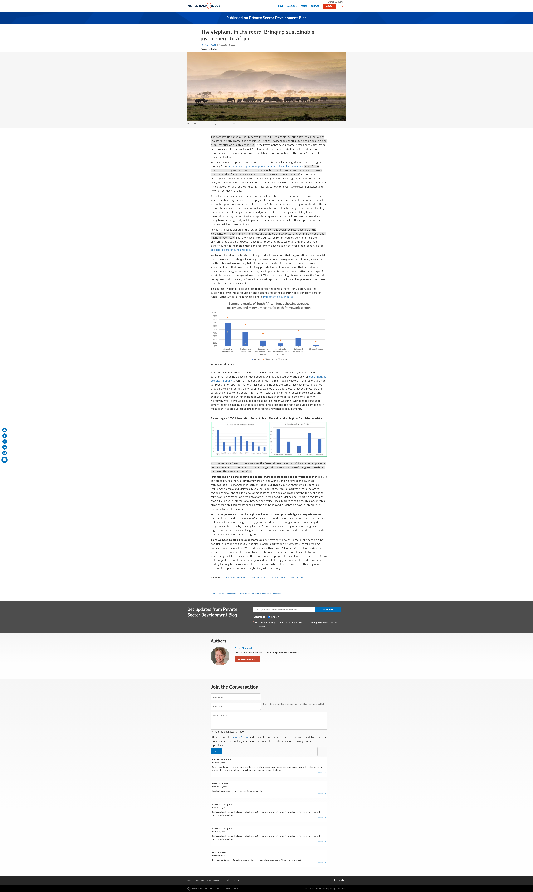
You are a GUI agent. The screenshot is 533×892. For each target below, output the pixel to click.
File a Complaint (339, 880)
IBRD (212, 888)
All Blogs (292, 6)
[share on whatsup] (4, 453)
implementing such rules (278, 296)
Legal (189, 880)
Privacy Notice (240, 737)
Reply (320, 773)
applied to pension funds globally (231, 249)
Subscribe (328, 610)
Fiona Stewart (208, 45)
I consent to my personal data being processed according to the (297, 624)
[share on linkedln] (4, 447)
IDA (217, 888)
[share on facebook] (4, 435)
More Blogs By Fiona (247, 659)
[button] (342, 6)
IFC (222, 888)
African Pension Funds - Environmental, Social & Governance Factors (262, 577)
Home (280, 6)
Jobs (228, 880)
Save (216, 751)
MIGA (228, 888)
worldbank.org (336, 2)
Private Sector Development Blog (278, 18)
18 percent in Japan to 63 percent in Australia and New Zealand (265, 166)
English (214, 49)
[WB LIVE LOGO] (329, 7)
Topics (304, 6)
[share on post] (4, 441)
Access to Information (216, 880)
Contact (315, 6)
